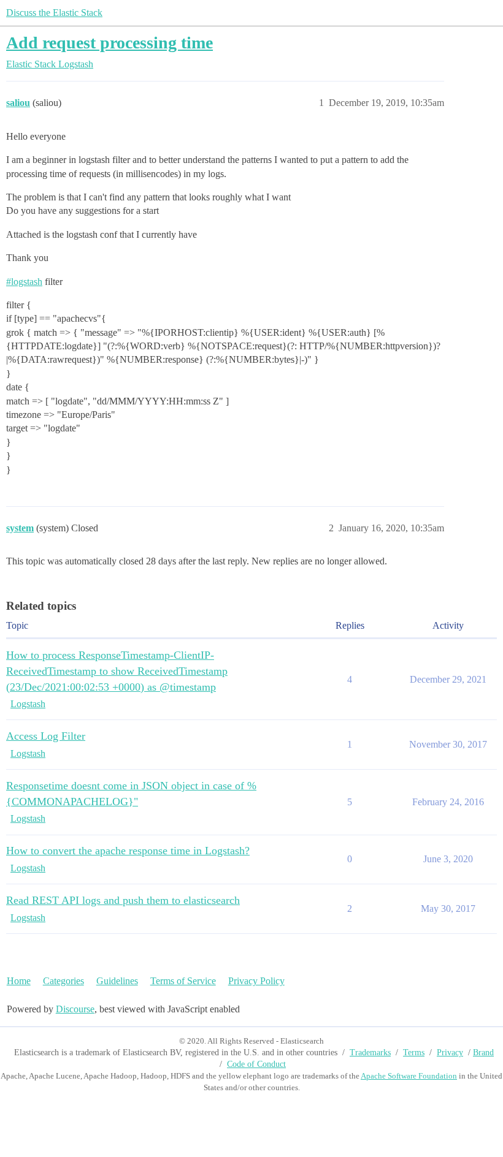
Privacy (450, 1052)
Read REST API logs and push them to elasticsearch (123, 900)
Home (19, 981)
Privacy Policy (256, 981)
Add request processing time (109, 42)
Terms (413, 1052)
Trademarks (370, 1052)
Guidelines (117, 981)
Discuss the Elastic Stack (54, 12)
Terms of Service (183, 981)
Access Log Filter (45, 736)
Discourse (75, 1009)
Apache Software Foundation (409, 1075)
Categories (63, 981)
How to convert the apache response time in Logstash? (128, 850)
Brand (483, 1052)
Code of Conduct (256, 1064)
